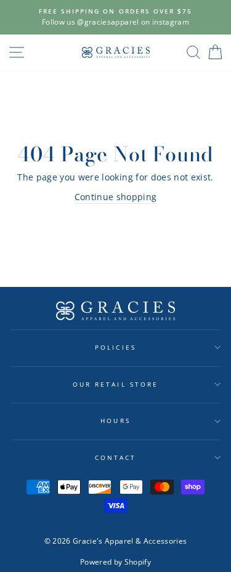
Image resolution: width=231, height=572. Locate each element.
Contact (115, 457)
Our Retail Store (115, 384)
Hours (115, 420)
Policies (115, 347)
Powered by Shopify (115, 562)
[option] (115, 17)
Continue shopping (116, 197)
